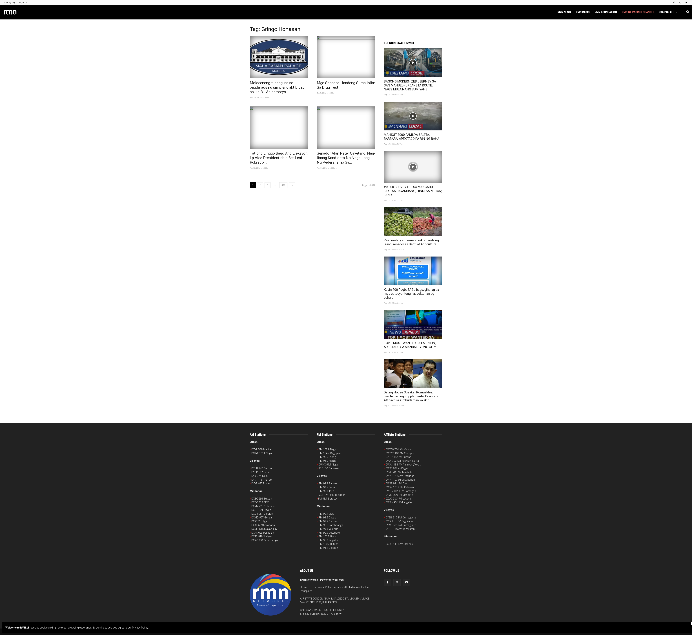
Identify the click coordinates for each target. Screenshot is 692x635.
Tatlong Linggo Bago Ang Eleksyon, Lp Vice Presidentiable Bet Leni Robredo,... (279, 157)
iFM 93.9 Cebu (326, 487)
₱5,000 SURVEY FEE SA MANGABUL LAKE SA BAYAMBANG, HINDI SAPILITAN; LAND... (413, 191)
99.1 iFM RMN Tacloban (331, 494)
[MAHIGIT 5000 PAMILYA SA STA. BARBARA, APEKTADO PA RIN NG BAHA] (413, 116)
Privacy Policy (140, 627)
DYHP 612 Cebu (260, 472)
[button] (687, 12)
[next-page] (292, 185)
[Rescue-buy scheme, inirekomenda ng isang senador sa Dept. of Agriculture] (413, 221)
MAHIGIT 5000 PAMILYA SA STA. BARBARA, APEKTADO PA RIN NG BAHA (411, 137)
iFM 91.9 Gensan (328, 521)
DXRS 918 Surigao (261, 536)
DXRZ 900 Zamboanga (264, 540)
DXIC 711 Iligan (259, 521)
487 (283, 185)
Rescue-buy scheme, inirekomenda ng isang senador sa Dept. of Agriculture (411, 242)
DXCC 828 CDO (260, 502)
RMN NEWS (564, 12)
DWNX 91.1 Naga (328, 464)
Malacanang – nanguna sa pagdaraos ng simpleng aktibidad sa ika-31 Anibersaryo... (277, 87)
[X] (679, 2)
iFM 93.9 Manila (327, 460)
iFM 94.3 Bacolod (328, 483)
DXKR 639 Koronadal (263, 525)
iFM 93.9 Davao (327, 517)
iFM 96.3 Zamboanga (330, 525)
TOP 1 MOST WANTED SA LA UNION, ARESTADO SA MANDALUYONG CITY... (411, 345)
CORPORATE (666, 12)
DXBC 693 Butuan (261, 498)
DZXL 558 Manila (261, 449)
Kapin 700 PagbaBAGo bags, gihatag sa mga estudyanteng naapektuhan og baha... (411, 293)
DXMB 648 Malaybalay (264, 529)
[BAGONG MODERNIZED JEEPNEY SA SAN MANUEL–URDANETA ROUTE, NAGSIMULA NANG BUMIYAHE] (413, 62)
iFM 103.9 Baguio (328, 449)
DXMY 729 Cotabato (263, 506)
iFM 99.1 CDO (326, 513)
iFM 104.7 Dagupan (329, 453)
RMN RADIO (583, 12)
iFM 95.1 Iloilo (326, 491)
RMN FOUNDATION (606, 12)
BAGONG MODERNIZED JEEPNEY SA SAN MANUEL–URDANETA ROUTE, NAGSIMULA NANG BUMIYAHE (410, 85)
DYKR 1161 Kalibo (261, 479)
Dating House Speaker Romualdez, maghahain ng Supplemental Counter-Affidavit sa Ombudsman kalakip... (411, 396)
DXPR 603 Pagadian (262, 532)
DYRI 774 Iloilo (259, 476)
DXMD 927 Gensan (262, 517)
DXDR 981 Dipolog (262, 513)
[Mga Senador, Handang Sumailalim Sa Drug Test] (346, 57)
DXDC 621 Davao (261, 510)
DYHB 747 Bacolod (262, 468)
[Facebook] (674, 2)
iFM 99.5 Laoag (327, 457)
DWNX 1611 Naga (261, 453)
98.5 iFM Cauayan (328, 468)
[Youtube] (685, 2)
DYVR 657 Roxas (260, 483)
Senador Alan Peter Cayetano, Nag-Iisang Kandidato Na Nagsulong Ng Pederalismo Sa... (346, 157)
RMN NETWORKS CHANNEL (638, 12)
